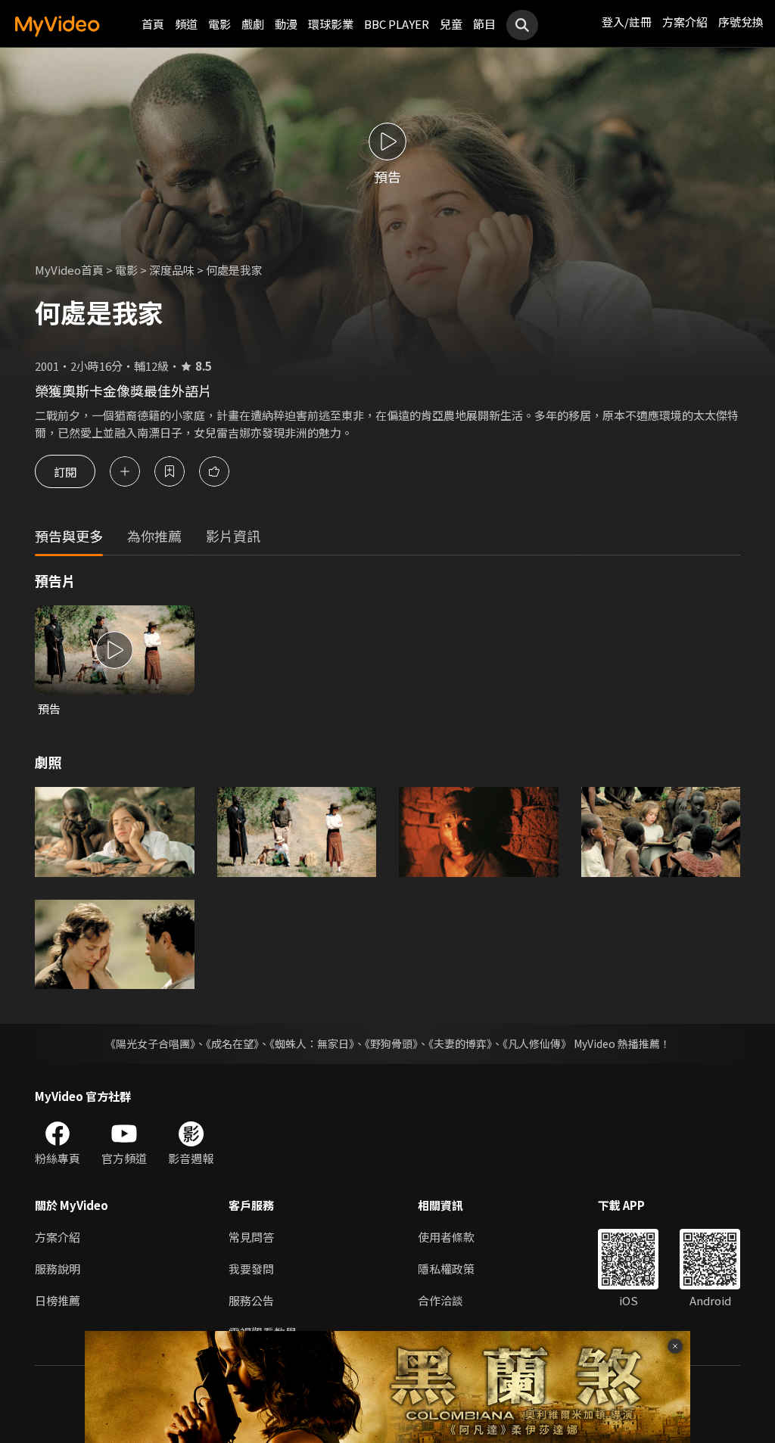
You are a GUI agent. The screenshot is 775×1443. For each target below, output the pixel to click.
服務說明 (57, 1269)
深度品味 (172, 270)
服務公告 (251, 1300)
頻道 (186, 24)
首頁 (153, 24)
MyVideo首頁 (69, 270)
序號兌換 (741, 22)
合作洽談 (440, 1300)
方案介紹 (685, 22)
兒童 (451, 24)
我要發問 (251, 1269)
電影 (219, 24)
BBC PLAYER (396, 24)
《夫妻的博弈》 (460, 1043)
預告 (49, 709)
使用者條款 (446, 1237)
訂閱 (65, 471)
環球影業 (330, 24)
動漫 (286, 24)
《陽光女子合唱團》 (150, 1043)
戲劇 (252, 24)
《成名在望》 (232, 1043)
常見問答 (251, 1237)
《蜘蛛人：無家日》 (311, 1043)
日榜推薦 (57, 1300)
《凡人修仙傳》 (537, 1043)
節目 (484, 24)
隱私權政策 (446, 1269)
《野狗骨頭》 (391, 1043)
